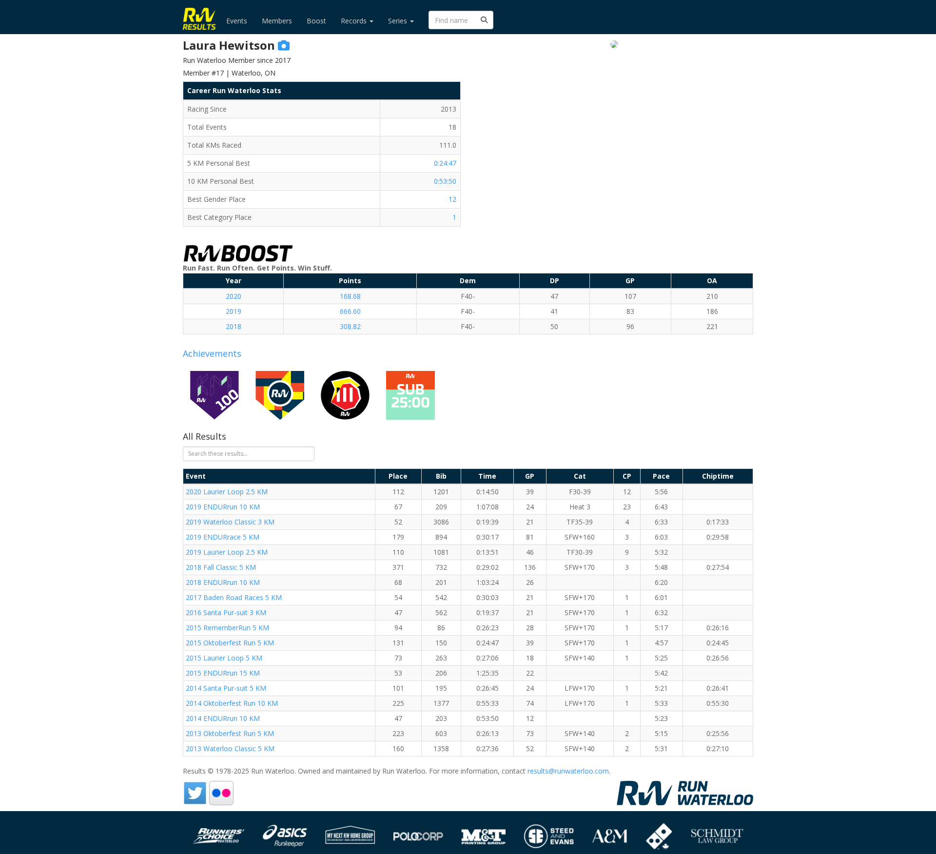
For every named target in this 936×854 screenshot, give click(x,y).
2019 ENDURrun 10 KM (223, 506)
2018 (233, 326)
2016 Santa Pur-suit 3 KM (226, 612)
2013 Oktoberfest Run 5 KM (230, 733)
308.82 (350, 326)
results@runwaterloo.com (568, 771)
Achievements (212, 353)
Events (236, 20)
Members (277, 20)
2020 (233, 296)
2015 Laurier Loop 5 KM (224, 657)
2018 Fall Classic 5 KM (221, 567)
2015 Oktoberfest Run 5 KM (230, 642)
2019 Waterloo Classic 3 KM (230, 521)
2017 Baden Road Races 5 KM (234, 597)
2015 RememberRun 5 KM (227, 627)
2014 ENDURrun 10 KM (223, 718)
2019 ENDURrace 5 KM (222, 537)
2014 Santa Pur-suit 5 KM (226, 688)
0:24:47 (445, 163)
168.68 (350, 296)
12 (452, 199)
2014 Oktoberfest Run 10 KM (232, 703)
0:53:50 (445, 181)
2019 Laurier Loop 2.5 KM (227, 552)
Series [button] (398, 20)
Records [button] (355, 20)
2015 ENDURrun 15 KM (223, 673)
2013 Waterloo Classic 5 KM (230, 748)
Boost (316, 20)
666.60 (350, 311)
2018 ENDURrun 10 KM (223, 582)
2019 (233, 311)
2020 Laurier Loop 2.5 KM (227, 491)
